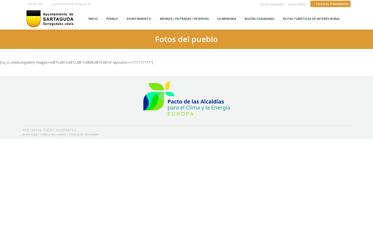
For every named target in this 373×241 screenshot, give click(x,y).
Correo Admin (297, 4)
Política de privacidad (83, 134)
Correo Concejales (272, 4)
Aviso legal (29, 134)
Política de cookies (53, 134)
